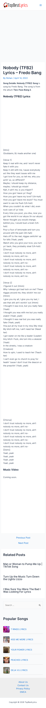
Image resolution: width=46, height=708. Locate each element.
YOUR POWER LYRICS (21, 649)
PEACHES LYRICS (19, 660)
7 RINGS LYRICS (18, 629)
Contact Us (23, 685)
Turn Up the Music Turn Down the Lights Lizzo (21, 578)
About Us (23, 682)
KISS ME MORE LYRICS (22, 639)
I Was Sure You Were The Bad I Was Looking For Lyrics (22, 590)
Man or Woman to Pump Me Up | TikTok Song (22, 565)
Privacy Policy (23, 688)
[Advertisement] (23, 38)
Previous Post (23, 538)
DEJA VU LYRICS (19, 670)
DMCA (23, 692)
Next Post (23, 543)
